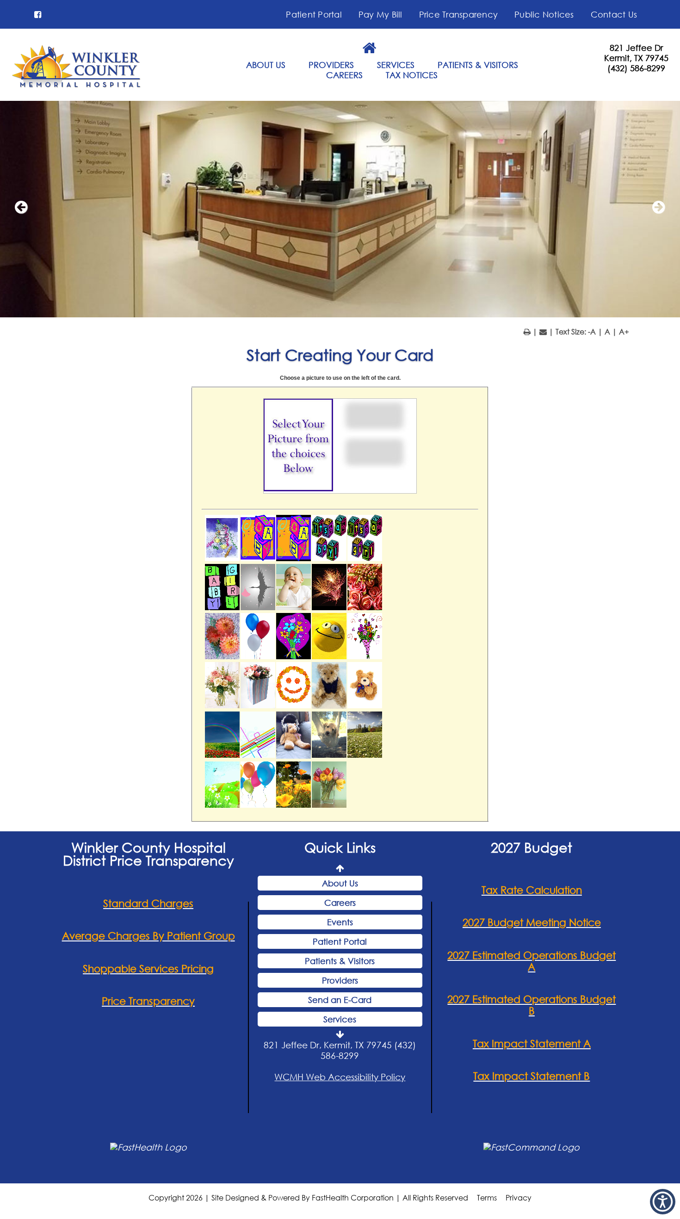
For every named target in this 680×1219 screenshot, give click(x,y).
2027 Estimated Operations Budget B (531, 1004)
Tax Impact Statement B (531, 1076)
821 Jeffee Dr (636, 48)
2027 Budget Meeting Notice (532, 922)
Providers (340, 980)
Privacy (519, 1197)
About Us (340, 883)
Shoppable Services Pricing (148, 968)
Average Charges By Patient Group (148, 935)
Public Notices (544, 14)
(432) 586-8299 (636, 68)
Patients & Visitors (340, 961)
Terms (487, 1197)
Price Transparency (458, 14)
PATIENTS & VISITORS (478, 65)
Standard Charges (148, 903)
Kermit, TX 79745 (636, 58)
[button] (37, 14)
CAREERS (344, 75)
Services (339, 1019)
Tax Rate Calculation (532, 890)
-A (592, 331)
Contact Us (614, 14)
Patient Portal (314, 14)
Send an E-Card (339, 1000)
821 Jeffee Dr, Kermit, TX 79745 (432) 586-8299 (340, 1050)
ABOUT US (265, 65)
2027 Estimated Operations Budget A (531, 960)
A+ (624, 331)
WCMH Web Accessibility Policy (339, 1076)
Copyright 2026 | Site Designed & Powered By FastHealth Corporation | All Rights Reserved (308, 1197)
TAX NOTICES (412, 75)
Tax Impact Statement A (532, 1043)
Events (340, 922)
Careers (340, 902)
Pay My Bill (380, 14)
